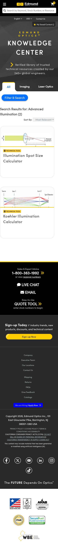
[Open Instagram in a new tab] (51, 461)
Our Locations (28, 365)
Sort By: (28, 119)
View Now (27, 149)
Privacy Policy (17, 429)
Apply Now (26, 405)
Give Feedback (28, 392)
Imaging (25, 86)
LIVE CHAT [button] (30, 284)
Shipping (28, 377)
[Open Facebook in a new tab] (6, 461)
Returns (28, 382)
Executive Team (28, 360)
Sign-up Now (29, 336)
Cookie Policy (31, 429)
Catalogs (28, 397)
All (8, 87)
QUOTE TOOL (25, 303)
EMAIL (30, 292)
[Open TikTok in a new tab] (29, 471)
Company (28, 355)
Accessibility (34, 431)
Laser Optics (45, 86)
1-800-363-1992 (25, 272)
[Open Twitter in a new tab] (17, 461)
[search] (29, 10)
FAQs (28, 387)
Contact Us (40, 18)
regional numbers (32, 276)
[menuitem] (5, 4)
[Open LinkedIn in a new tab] (40, 461)
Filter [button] (8, 98)
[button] (25, 272)
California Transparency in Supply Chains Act (28, 440)
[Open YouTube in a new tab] (29, 461)
